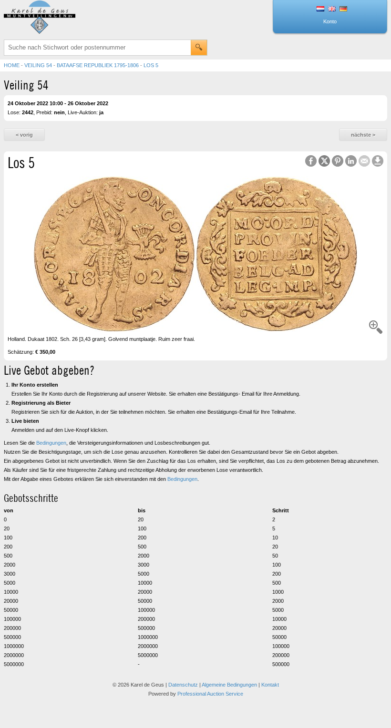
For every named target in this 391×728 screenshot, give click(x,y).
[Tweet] (324, 161)
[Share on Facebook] (311, 161)
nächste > (363, 135)
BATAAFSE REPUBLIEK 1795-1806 (98, 65)
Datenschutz (183, 685)
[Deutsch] (343, 9)
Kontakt (270, 685)
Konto (330, 21)
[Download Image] (377, 161)
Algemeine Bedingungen (229, 685)
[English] (332, 9)
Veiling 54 (38, 65)
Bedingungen (51, 443)
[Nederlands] (320, 9)
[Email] (364, 161)
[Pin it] (337, 161)
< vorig (24, 135)
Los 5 (151, 65)
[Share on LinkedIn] (351, 161)
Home (12, 65)
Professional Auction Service (210, 694)
